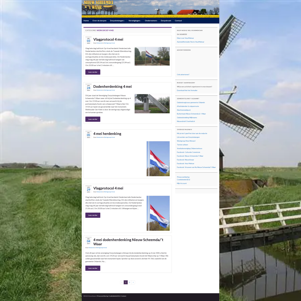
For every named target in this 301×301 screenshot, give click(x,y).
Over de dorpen (99, 20)
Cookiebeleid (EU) (183, 180)
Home (86, 20)
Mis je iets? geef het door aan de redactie (192, 133)
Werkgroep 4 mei (109, 43)
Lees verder (92, 72)
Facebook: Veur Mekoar (185, 163)
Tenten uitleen (182, 145)
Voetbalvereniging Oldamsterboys (189, 148)
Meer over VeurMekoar (185, 38)
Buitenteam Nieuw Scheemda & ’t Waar (191, 114)
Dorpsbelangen (117, 20)
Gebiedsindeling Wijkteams (187, 117)
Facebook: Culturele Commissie (188, 152)
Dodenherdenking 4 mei (112, 86)
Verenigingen (134, 20)
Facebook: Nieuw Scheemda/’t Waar (190, 156)
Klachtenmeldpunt (184, 110)
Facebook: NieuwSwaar (185, 160)
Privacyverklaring (183, 177)
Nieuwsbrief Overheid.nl (186, 121)
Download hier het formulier (187, 90)
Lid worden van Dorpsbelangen (188, 137)
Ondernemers (151, 20)
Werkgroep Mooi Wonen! (186, 141)
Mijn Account (182, 183)
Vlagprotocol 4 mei (108, 39)
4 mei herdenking (107, 133)
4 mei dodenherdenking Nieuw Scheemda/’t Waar (128, 242)
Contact (178, 20)
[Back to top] (296, 296)
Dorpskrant (166, 20)
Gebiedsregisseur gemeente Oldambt (191, 102)
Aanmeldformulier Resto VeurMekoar (190, 42)
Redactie (99, 43)
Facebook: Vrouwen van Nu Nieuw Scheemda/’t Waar (196, 167)
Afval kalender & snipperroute (188, 106)
